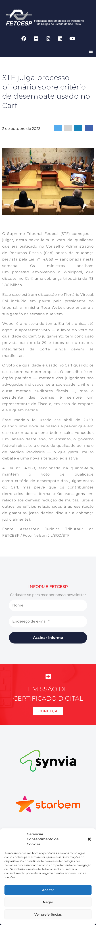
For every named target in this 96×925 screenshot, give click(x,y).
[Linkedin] (60, 38)
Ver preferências (48, 914)
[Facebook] (24, 38)
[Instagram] (48, 38)
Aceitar (48, 890)
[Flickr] (36, 38)
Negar (48, 902)
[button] (89, 839)
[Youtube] (72, 38)
